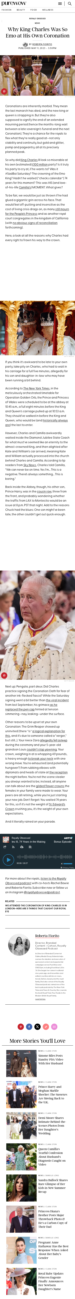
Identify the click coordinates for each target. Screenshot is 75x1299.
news (37, 23)
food (34, 10)
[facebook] (29, 1027)
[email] (54, 1027)
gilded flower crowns (50, 786)
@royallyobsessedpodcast (42, 892)
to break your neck (40, 758)
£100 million (40, 164)
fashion (7, 10)
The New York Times (36, 388)
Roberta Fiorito (42, 44)
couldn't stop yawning (42, 749)
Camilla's (25, 187)
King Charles (29, 160)
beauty (21, 10)
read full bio (40, 999)
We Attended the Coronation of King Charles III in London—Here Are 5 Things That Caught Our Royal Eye (36, 909)
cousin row (44, 491)
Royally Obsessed (37, 19)
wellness (48, 10)
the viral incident (57, 700)
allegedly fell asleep (53, 740)
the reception (58, 772)
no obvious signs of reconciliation (35, 223)
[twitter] (37, 1027)
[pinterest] (4, 91)
